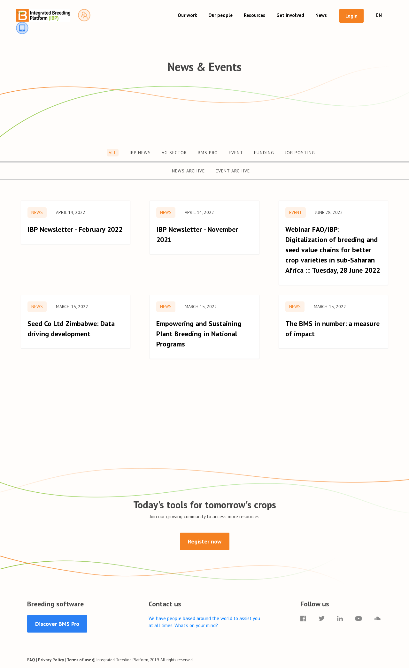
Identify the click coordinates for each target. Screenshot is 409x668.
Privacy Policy (51, 660)
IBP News (140, 153)
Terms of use (79, 660)
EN (379, 15)
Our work (187, 15)
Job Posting (300, 153)
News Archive (188, 171)
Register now (204, 541)
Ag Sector (174, 153)
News (321, 15)
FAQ (31, 660)
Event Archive (233, 171)
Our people (220, 15)
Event (236, 153)
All (113, 153)
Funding (264, 153)
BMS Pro (208, 153)
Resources (254, 15)
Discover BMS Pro (57, 623)
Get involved (290, 15)
